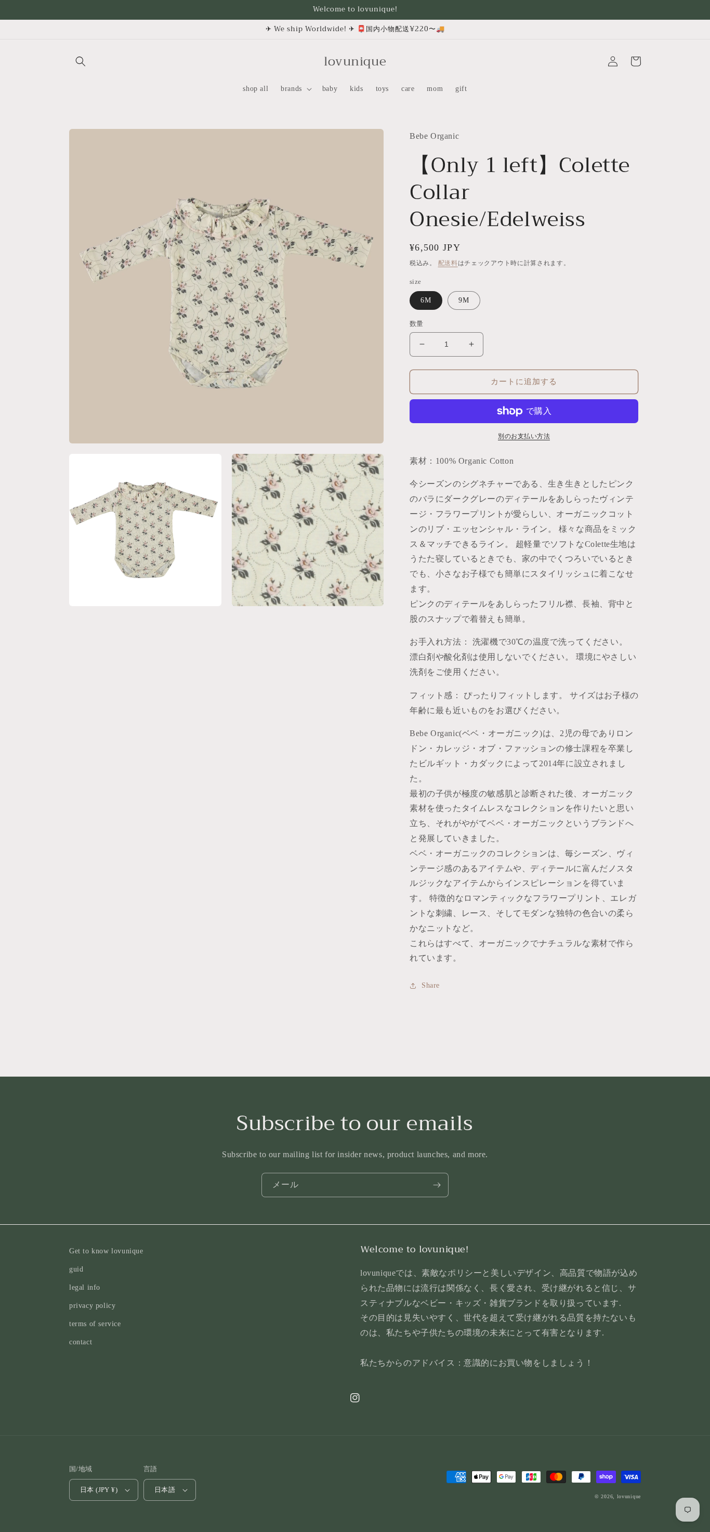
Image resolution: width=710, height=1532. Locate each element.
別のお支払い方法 (524, 436)
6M (425, 300)
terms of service (95, 1324)
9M (463, 300)
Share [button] (431, 985)
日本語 (164, 1490)
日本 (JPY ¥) (98, 1490)
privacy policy (92, 1306)
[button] (80, 61)
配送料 (448, 263)
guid (76, 1269)
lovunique (629, 1496)
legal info (84, 1287)
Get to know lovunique (106, 1251)
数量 (417, 324)
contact (80, 1342)
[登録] (436, 1185)
